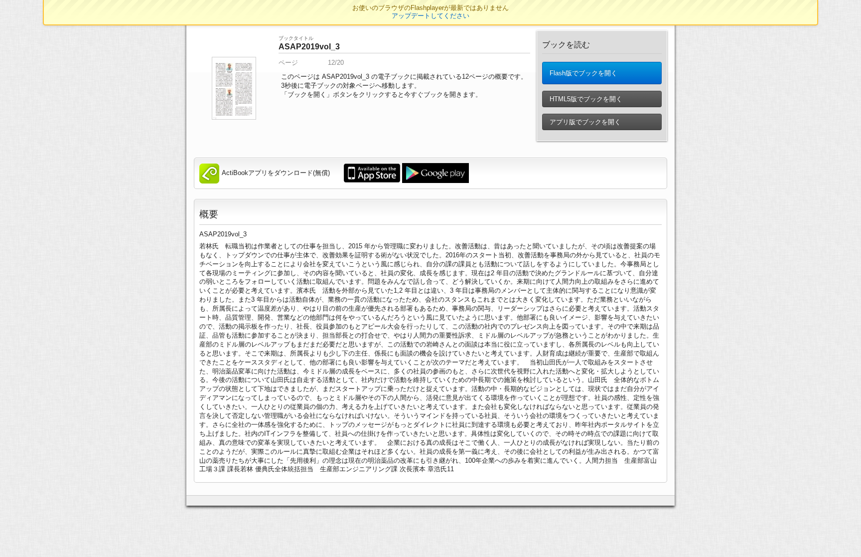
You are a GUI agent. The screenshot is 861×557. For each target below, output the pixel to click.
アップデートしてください (430, 15)
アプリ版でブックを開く (584, 122)
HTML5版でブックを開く (585, 99)
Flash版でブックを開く (582, 73)
